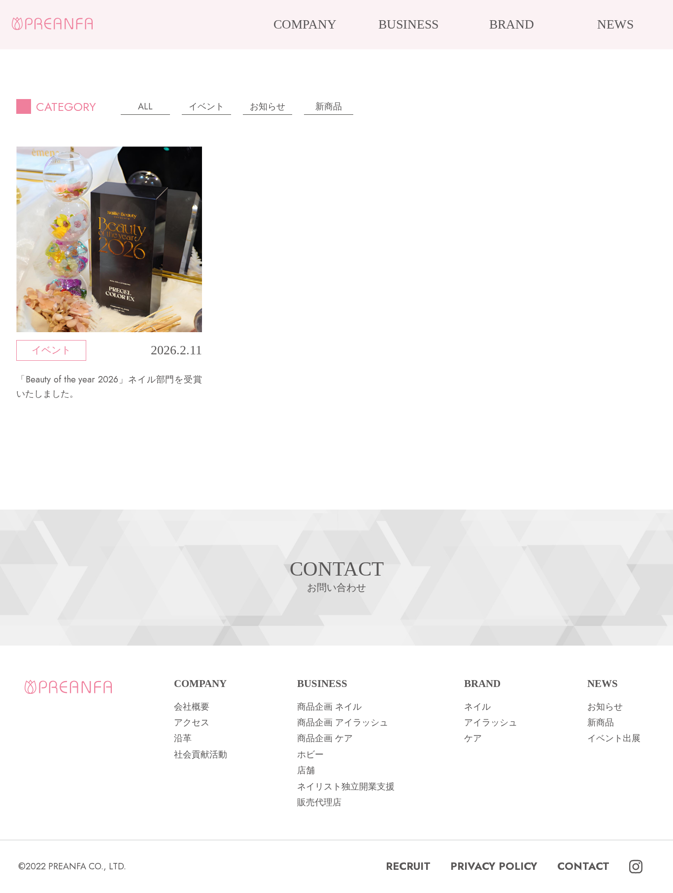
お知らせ (267, 106)
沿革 (183, 738)
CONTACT (583, 866)
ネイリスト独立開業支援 (346, 786)
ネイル (477, 706)
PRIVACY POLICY (494, 866)
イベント (206, 106)
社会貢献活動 (200, 754)
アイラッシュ (490, 722)
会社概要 (191, 706)
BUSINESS (408, 24)
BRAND (511, 24)
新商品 (328, 106)
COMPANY (304, 24)
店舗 (306, 770)
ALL (145, 106)
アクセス (191, 722)
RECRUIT (408, 866)
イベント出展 (613, 738)
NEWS (615, 24)
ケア (473, 738)
